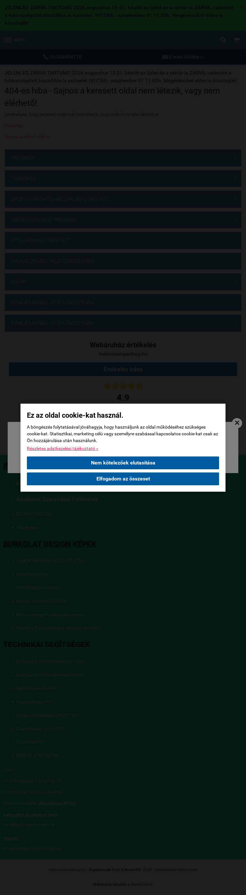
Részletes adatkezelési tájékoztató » (62, 448)
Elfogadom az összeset (123, 479)
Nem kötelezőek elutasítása (123, 463)
